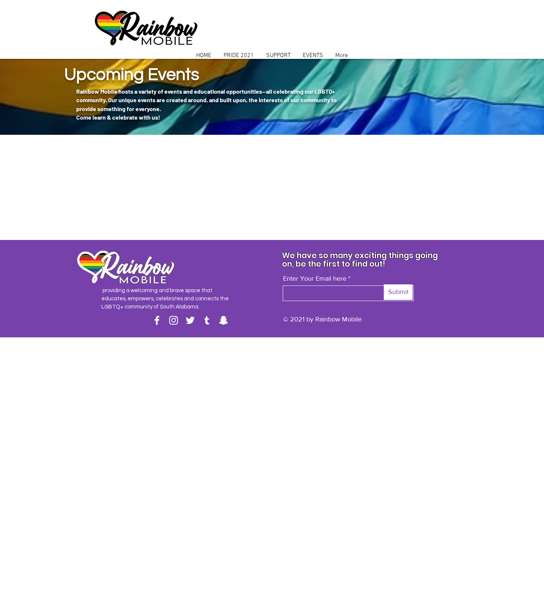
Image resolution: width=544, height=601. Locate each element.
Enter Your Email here (314, 278)
